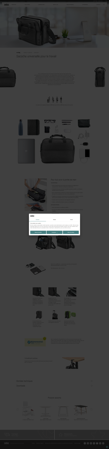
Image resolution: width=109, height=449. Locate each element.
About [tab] (71, 219)
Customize (54, 232)
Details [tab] (54, 219)
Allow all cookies (71, 232)
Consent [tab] (37, 219)
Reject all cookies (38, 232)
